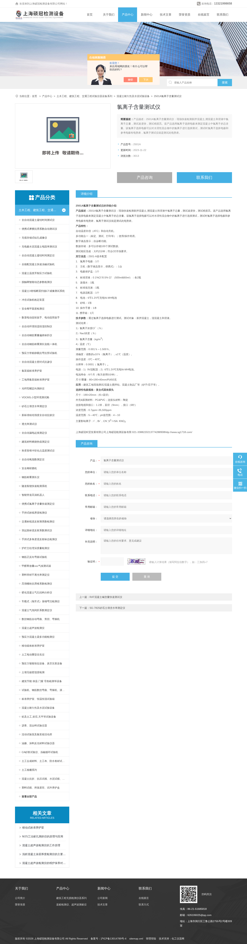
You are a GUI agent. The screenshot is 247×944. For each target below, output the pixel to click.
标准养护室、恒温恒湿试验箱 (38, 698)
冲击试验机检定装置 (33, 299)
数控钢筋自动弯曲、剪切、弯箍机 (41, 619)
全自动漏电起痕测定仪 (34, 432)
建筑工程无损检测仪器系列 (71, 898)
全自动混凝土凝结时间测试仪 (38, 219)
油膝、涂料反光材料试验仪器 (38, 743)
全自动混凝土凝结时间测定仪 (38, 255)
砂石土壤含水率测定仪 (34, 406)
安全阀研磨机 (29, 468)
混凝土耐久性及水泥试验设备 (133, 96)
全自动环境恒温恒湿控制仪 (37, 326)
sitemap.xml (136, 938)
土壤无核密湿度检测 (33, 672)
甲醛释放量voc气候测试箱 (36, 565)
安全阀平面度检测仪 (33, 308)
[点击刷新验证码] (136, 561)
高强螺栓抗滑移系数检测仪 (37, 583)
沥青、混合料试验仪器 (34, 725)
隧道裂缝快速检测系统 (34, 486)
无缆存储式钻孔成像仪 (34, 237)
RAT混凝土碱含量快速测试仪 (106, 597)
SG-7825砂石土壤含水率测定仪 (107, 607)
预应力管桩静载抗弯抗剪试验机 (39, 353)
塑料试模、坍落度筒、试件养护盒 (41, 787)
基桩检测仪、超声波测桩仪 (71, 904)
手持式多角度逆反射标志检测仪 (39, 539)
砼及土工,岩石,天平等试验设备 (39, 716)
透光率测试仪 (29, 423)
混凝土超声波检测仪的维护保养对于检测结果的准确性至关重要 (44, 863)
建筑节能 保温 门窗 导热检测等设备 (42, 681)
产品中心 (127, 14)
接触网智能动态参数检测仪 (37, 282)
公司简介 (20, 898)
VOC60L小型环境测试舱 (35, 397)
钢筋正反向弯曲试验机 (34, 557)
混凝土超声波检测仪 (33, 627)
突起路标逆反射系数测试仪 (37, 530)
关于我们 (108, 14)
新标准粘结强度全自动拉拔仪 (38, 415)
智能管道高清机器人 (33, 494)
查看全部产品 (29, 796)
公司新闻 (102, 898)
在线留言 (203, 14)
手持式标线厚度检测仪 (34, 512)
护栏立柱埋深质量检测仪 (36, 548)
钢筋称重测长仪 (30, 477)
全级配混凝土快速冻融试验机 (38, 264)
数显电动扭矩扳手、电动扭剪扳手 (41, 317)
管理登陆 (151, 938)
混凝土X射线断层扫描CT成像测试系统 (43, 290)
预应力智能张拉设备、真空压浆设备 (42, 663)
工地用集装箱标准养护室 (36, 379)
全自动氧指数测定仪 (33, 459)
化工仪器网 (178, 938)
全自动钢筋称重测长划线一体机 (39, 344)
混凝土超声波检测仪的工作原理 (41, 845)
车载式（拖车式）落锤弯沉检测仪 (41, 601)
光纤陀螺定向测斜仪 (33, 388)
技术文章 (165, 14)
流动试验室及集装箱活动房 (37, 734)
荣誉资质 (184, 14)
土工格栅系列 (29, 769)
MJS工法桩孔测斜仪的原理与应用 (42, 836)
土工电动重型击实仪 (33, 654)
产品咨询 (145, 177)
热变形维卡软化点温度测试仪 (38, 450)
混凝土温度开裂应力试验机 (37, 273)
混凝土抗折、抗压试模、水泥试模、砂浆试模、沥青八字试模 (45, 778)
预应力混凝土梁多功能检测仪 (38, 636)
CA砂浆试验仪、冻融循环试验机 (40, 752)
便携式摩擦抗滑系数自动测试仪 (39, 228)
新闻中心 (146, 14)
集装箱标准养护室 (32, 370)
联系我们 (222, 14)
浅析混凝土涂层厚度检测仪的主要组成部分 (44, 854)
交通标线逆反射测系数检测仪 (38, 521)
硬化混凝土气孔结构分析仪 (37, 592)
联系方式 (144, 904)
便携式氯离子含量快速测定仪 (38, 503)
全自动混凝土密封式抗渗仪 (37, 361)
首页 (90, 14)
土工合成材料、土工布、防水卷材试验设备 (45, 761)
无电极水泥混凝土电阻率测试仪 (39, 246)
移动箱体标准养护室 (33, 645)
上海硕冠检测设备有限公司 (45, 3)
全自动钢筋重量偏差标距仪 (37, 335)
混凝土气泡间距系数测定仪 (37, 610)
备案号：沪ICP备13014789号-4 (108, 938)
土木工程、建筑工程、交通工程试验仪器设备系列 (84, 96)
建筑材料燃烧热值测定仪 (36, 441)
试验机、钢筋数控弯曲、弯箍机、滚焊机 (44, 690)
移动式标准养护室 (33, 827)
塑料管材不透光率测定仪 (36, 574)
